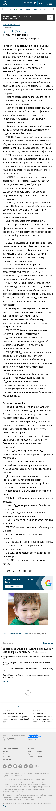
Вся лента (48, 643)
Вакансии (7, 759)
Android (31, 748)
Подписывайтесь (14, 586)
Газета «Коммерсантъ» (11, 24)
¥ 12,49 (28, 9)
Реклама (6, 756)
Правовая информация (38, 754)
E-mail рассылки (35, 756)
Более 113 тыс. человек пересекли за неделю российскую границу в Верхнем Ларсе (28, 670)
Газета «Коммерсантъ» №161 (15, 633)
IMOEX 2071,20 (39, 9)
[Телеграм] (5, 766)
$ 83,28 (12, 9)
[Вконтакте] (10, 766)
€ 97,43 (20, 9)
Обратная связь (35, 751)
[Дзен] (15, 766)
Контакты (7, 754)
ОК (50, 17)
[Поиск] (46, 3)
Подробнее (7, 806)
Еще (4, 681)
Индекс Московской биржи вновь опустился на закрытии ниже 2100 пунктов (26, 676)
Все (19, 707)
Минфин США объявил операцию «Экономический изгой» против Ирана (28, 657)
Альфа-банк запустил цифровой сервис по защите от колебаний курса (16, 719)
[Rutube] (26, 766)
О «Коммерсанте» (10, 748)
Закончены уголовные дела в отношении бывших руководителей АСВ (28, 650)
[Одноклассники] (20, 766)
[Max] (31, 766)
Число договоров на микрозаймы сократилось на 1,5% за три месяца (26, 663)
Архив (5, 751)
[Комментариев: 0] (11, 32)
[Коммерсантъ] (5, 3)
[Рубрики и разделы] (51, 3)
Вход (41, 3)
